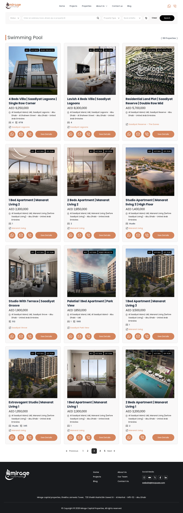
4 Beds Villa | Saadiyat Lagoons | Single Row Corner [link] (33, 101)
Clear (154, 18)
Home (62, 6)
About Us (100, 6)
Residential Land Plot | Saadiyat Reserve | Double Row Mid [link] (149, 101)
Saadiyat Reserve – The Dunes (143, 124)
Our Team (122, 476)
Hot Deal (34, 50)
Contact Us (123, 481)
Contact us (117, 6)
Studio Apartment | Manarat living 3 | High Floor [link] (147, 202)
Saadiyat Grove (19, 327)
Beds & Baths (129, 18)
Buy (27, 50)
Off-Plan (108, 50)
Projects (73, 6)
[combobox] (15, 18)
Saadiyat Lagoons (20, 127)
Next (109, 450)
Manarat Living (18, 228)
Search (167, 18)
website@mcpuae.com (153, 482)
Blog (129, 6)
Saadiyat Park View (79, 327)
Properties (86, 6)
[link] (33, 70)
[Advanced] (146, 18)
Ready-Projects (47, 50)
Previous (73, 450)
